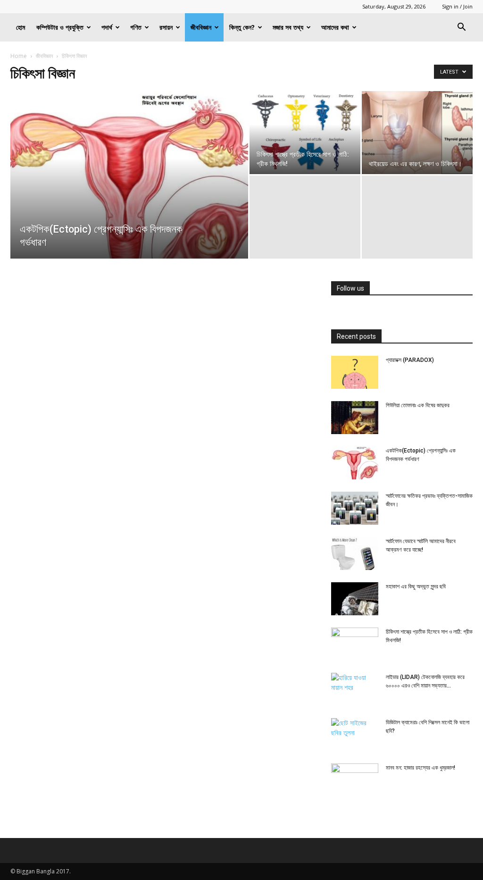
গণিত (136, 27)
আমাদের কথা (335, 27)
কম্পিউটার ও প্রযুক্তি (59, 27)
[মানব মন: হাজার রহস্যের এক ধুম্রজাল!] (354, 779)
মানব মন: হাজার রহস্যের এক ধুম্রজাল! (420, 767)
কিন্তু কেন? (242, 27)
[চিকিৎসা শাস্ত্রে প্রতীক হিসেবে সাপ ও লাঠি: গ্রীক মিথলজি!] (305, 132)
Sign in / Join (457, 6)
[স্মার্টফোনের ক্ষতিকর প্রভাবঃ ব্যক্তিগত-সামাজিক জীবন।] (354, 508)
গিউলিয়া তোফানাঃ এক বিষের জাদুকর (418, 405)
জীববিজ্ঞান (201, 27)
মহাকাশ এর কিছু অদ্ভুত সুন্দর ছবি (416, 586)
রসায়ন (166, 27)
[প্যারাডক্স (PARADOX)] (354, 372)
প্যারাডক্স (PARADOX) (410, 360)
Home (18, 56)
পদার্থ (106, 27)
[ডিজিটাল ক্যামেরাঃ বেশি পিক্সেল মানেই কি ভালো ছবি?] (354, 734)
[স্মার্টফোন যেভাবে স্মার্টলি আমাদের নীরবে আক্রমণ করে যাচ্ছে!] (354, 553)
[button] (461, 28)
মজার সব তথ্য (288, 27)
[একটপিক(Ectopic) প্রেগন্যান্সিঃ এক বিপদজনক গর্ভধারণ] (129, 194)
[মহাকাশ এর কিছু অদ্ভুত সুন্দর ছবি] (354, 598)
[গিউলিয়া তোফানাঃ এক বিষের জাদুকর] (354, 417)
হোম (20, 27)
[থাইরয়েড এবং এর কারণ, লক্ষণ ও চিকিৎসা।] (417, 132)
